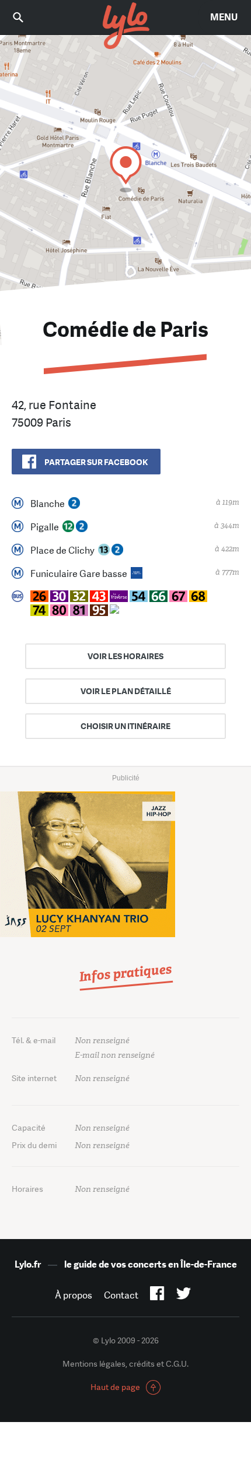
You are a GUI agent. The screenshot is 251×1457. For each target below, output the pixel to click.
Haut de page (115, 1387)
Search (26, 17)
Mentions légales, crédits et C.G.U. (125, 1364)
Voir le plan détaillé (126, 691)
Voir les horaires (125, 656)
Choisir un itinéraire (125, 726)
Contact (121, 1295)
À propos (73, 1295)
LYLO (125, 26)
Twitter (183, 1295)
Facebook (157, 1295)
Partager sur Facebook (96, 462)
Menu (224, 17)
